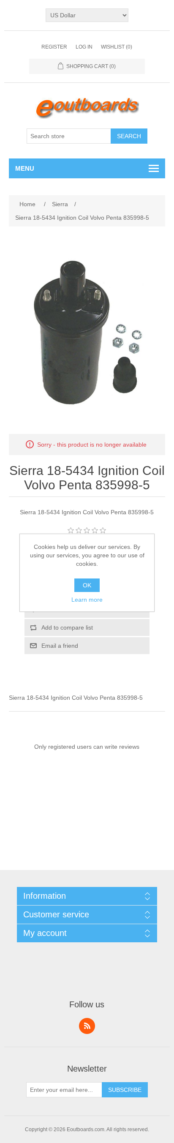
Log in (84, 47)
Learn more (87, 599)
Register (54, 47)
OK (87, 585)
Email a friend (59, 645)
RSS (87, 1026)
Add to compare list (67, 627)
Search (129, 136)
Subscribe (124, 1089)
